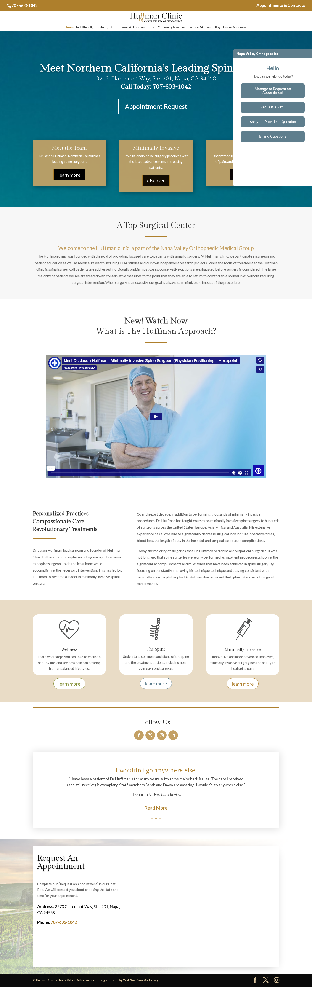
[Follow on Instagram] (162, 735)
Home (69, 27)
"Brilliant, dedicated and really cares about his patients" (156, 772)
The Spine (156, 649)
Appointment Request (156, 106)
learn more (69, 174)
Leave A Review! (235, 27)
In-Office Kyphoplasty (92, 27)
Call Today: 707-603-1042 (156, 86)
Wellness (69, 649)
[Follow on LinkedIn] (173, 735)
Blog (217, 27)
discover (156, 180)
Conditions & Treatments (131, 27)
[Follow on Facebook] (139, 735)
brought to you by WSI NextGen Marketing (128, 980)
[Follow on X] (150, 735)
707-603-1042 (24, 5)
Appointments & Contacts (280, 5)
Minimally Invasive (171, 27)
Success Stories (199, 27)
